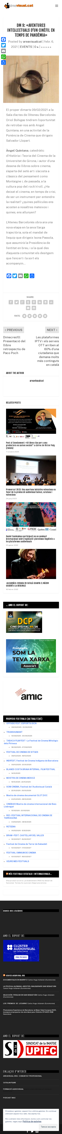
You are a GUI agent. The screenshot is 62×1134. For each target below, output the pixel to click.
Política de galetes (32, 1121)
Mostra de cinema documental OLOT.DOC (26, 795)
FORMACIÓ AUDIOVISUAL (13, 1089)
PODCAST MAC (9, 1098)
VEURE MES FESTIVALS (17, 861)
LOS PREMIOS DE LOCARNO (15, 1003)
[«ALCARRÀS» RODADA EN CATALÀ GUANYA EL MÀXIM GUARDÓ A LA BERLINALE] (31, 564)
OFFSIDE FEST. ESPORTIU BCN (21, 723)
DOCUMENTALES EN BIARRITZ (15, 980)
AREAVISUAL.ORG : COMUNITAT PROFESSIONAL (22, 1076)
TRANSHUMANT (14, 732)
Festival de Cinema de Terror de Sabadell (26, 844)
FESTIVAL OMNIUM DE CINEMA (21, 853)
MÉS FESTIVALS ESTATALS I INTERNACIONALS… (30, 874)
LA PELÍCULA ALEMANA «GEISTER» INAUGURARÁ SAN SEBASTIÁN (29, 986)
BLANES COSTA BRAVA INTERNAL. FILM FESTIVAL (30, 769)
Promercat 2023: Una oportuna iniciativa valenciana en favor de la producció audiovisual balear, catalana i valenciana (31, 492)
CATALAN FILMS (9, 1082)
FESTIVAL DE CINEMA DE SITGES (22, 752)
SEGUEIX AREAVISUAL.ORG (15, 976)
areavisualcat (32, 41)
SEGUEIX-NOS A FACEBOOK (12, 911)
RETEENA (11, 826)
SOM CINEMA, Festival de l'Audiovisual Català (29, 787)
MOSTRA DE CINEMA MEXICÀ (20, 778)
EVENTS (26, 47)
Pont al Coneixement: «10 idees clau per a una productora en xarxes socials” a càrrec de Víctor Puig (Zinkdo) (30, 445)
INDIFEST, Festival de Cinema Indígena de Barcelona (32, 761)
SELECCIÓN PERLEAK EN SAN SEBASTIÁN (20, 995)
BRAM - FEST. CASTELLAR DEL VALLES (25, 835)
